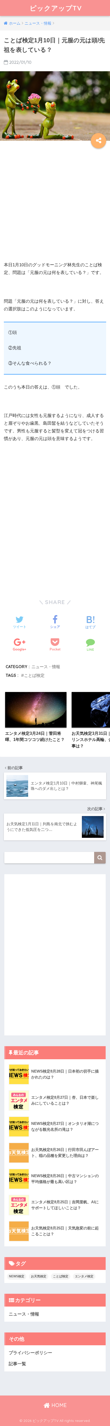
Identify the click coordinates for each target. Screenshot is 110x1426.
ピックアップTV (56, 8)
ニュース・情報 (45, 666)
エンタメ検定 (84, 1276)
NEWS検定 (16, 1276)
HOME (58, 1405)
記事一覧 (17, 1363)
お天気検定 (38, 1276)
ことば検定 (34, 675)
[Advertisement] (55, 206)
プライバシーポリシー (30, 1352)
